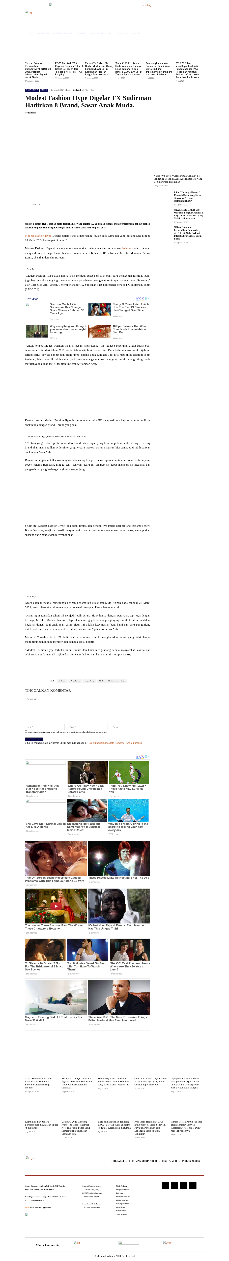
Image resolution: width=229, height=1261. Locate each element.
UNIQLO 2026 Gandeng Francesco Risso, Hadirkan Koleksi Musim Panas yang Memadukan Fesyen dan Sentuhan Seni (76, 1127)
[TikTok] (174, 1185)
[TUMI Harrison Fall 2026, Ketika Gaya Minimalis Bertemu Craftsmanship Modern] (41, 1064)
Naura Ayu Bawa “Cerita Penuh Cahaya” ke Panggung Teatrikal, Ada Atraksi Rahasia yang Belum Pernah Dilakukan (178, 178)
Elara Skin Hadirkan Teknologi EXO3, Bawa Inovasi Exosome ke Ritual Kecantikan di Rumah (114, 1124)
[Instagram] (165, 1185)
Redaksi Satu (120, 1207)
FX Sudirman (75, 681)
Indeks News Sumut (122, 1200)
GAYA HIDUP (32, 90)
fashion (126, 248)
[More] (80, 213)
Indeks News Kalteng (123, 1197)
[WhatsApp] (72, 213)
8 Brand (62, 681)
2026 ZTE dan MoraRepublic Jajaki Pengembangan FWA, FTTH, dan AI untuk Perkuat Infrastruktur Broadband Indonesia (187, 70)
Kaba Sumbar (121, 1211)
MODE (44, 90)
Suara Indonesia (121, 1214)
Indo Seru (119, 1193)
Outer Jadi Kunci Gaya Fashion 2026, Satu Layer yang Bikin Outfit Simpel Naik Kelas (150, 1081)
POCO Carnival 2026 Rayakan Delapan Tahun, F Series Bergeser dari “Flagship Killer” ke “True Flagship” (69, 69)
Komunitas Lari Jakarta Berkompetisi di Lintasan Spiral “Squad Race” (41, 1124)
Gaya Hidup (89, 681)
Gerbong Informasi (122, 1204)
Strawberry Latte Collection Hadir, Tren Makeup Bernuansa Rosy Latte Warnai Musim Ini (114, 1081)
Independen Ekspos (122, 1190)
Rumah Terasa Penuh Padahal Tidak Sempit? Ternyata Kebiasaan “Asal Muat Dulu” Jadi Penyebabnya (186, 1126)
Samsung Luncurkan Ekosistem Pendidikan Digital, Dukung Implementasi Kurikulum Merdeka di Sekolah (159, 69)
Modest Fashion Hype (38, 235)
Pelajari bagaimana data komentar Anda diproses (115, 742)
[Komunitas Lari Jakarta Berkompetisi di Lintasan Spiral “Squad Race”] (41, 1108)
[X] (57, 213)
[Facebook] (49, 213)
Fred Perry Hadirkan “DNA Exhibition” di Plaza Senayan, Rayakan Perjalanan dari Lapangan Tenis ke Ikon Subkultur (150, 1127)
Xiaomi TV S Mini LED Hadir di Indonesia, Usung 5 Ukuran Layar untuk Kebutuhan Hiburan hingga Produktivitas (99, 69)
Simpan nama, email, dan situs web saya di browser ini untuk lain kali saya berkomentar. (67, 732)
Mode (101, 681)
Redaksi (32, 112)
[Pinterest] (65, 213)
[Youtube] (192, 1185)
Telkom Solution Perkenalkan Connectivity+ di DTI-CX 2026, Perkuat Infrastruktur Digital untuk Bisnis (38, 70)
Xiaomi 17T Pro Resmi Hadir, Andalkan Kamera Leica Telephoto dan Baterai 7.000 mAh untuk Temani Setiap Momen (128, 69)
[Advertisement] (87, 393)
